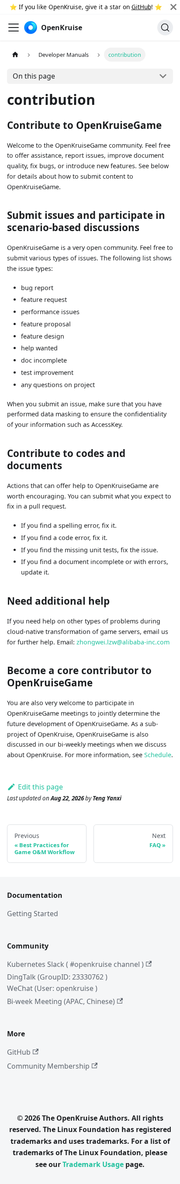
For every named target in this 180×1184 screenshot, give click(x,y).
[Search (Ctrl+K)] (165, 27)
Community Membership (48, 1066)
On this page (34, 76)
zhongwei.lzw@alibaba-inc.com (123, 642)
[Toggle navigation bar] (13, 27)
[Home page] (15, 54)
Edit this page (40, 787)
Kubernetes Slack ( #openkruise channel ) (75, 964)
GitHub (141, 7)
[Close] (173, 7)
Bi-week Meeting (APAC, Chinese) (61, 1001)
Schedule (157, 755)
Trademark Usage (93, 1164)
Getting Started (32, 913)
